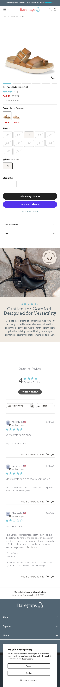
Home (5, 16)
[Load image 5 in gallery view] (46, 83)
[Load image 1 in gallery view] (7, 83)
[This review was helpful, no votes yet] (47, 454)
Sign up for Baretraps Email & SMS (28, 595)
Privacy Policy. (27, 658)
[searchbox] (17, 405)
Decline (29, 673)
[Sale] (7, 115)
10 (7, 151)
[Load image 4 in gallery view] (36, 83)
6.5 (39, 134)
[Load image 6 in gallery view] (56, 83)
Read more (32, 547)
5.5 (18, 134)
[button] (5, 9)
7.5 (7, 142)
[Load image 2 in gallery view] (17, 83)
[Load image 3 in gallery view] (26, 83)
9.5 (50, 142)
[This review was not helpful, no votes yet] (52, 454)
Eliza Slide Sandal (17, 16)
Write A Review (30, 391)
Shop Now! (49, 2)
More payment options (30, 211)
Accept (29, 666)
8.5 (29, 142)
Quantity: (8, 177)
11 (18, 151)
